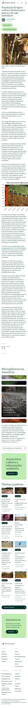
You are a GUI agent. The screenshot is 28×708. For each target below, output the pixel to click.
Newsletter (11, 631)
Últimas (4, 661)
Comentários (7, 25)
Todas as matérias (8, 607)
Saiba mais (11, 473)
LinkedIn (17, 674)
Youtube (17, 679)
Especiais (4, 656)
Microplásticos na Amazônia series (14, 448)
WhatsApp (18, 688)
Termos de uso (19, 666)
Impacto (17, 659)
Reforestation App (7, 681)
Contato (17, 654)
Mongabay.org (6, 679)
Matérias (4, 654)
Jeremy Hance (11, 19)
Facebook (18, 684)
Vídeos (3, 651)
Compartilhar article (9, 29)
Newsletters (18, 661)
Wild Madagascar (7, 674)
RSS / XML (18, 691)
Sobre (16, 651)
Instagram (18, 676)
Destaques (5, 659)
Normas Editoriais (20, 656)
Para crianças (6, 676)
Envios (17, 664)
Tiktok (17, 686)
